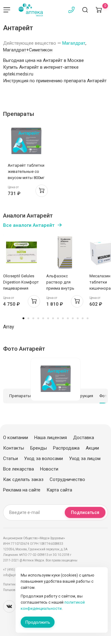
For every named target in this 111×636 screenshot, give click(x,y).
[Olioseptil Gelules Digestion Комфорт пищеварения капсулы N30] (21, 252)
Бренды (38, 448)
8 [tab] (58, 318)
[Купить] (41, 191)
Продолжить (37, 622)
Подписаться (85, 512)
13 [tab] (83, 318)
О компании (15, 437)
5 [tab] (43, 318)
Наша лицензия (50, 437)
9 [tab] (63, 318)
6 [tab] (48, 318)
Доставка (83, 437)
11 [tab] (73, 318)
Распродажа (66, 448)
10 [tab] (68, 318)
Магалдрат (73, 43)
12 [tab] (78, 318)
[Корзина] (98, 10)
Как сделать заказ (23, 479)
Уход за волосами (43, 458)
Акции (92, 448)
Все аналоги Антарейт (29, 225)
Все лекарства (18, 469)
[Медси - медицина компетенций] (30, 9)
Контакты (13, 448)
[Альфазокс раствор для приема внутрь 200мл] (64, 252)
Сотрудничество (67, 479)
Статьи (10, 458)
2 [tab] (28, 318)
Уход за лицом (85, 458)
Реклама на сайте (21, 490)
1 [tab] (23, 318)
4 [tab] (38, 318)
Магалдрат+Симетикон (27, 50)
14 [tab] (87, 318)
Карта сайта (59, 490)
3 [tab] (33, 318)
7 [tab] (53, 318)
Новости (49, 469)
